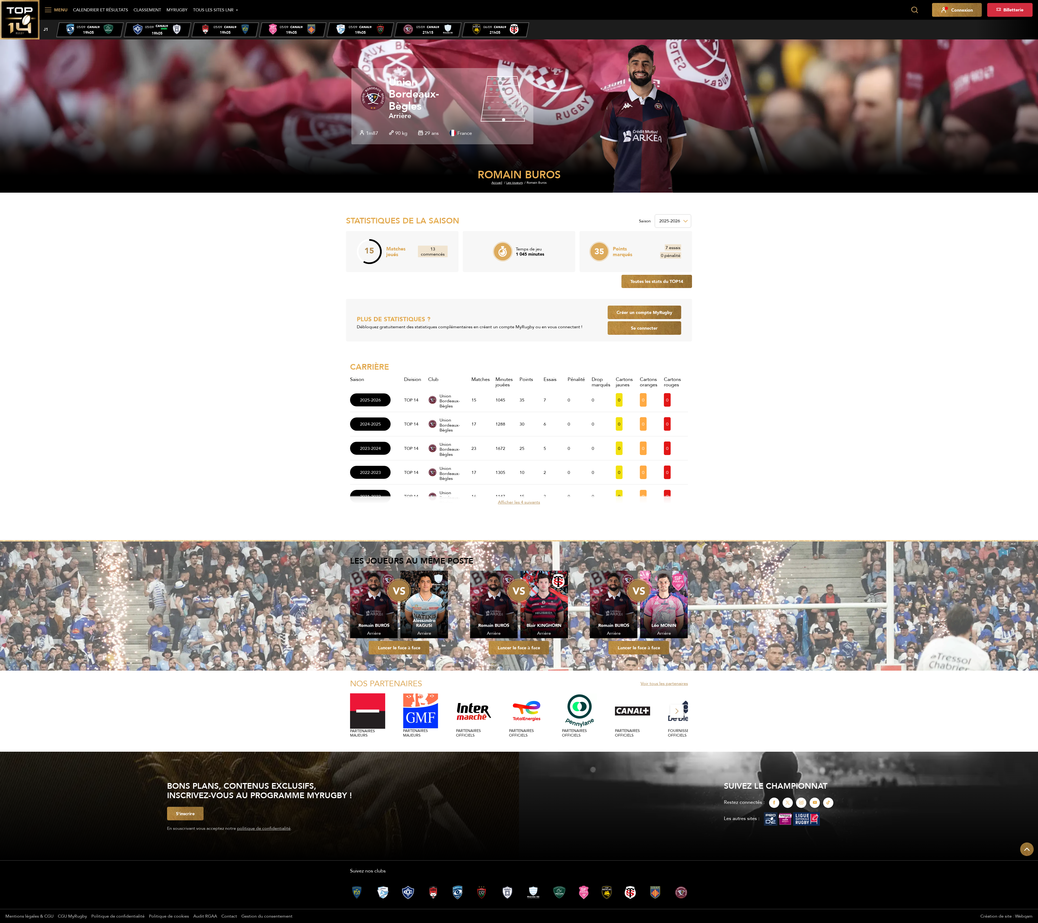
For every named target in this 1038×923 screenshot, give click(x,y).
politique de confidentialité (264, 828)
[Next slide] (677, 711)
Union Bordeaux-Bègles (414, 94)
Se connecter (644, 328)
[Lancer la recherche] (914, 10)
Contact (229, 916)
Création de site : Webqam (1006, 916)
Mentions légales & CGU (29, 916)
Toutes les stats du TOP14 (656, 281)
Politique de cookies (169, 916)
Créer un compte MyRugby (644, 312)
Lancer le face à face (399, 647)
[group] (90, 29)
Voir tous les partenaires (664, 683)
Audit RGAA (205, 916)
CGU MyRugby (72, 916)
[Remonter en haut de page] (1027, 849)
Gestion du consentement (266, 916)
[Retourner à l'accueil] (19, 19)
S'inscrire (185, 813)
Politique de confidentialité (118, 916)
